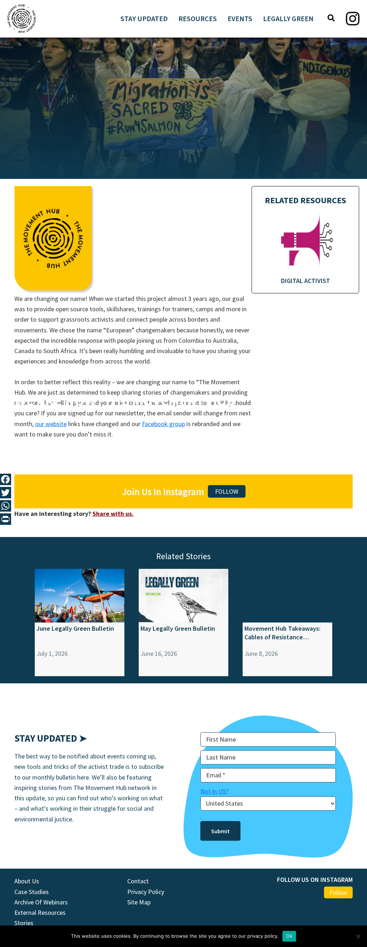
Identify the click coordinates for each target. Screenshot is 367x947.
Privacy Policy (145, 892)
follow (226, 491)
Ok (289, 936)
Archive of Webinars (41, 902)
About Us (26, 881)
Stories (23, 923)
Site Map (139, 902)
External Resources (40, 912)
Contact (138, 881)
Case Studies (31, 892)
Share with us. (113, 513)
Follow (338, 892)
